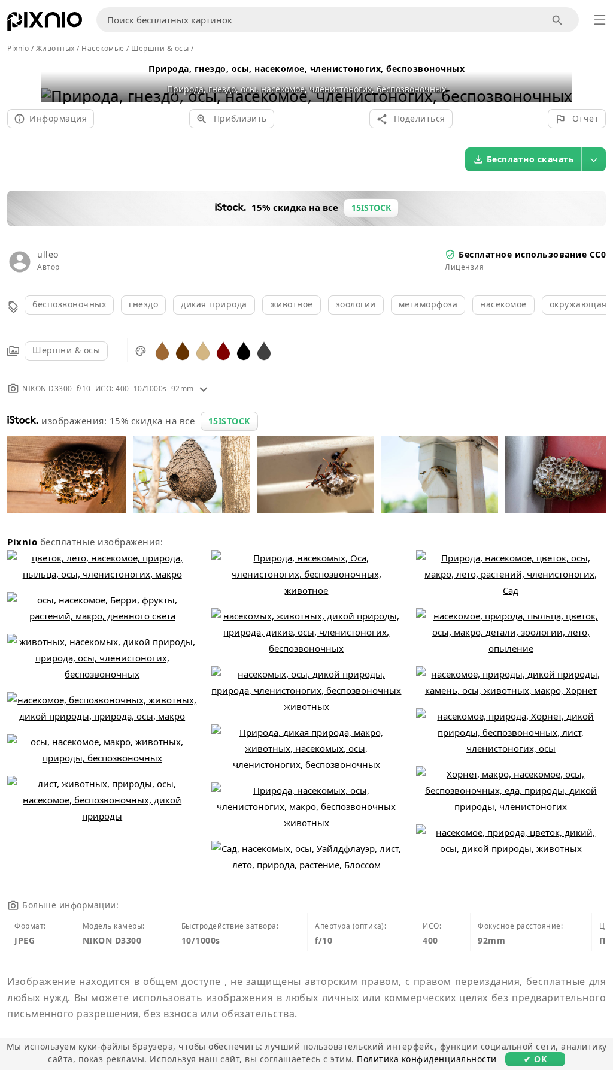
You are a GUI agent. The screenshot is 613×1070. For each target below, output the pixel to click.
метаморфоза (428, 304)
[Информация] (203, 388)
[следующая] (558, 80)
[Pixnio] (44, 24)
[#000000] (243, 350)
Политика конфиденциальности (427, 1059)
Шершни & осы (66, 350)
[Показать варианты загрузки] (594, 159)
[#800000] (223, 350)
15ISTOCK (229, 421)
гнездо (143, 304)
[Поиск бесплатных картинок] (557, 20)
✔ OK (535, 1059)
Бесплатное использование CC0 (532, 254)
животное (291, 304)
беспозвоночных (69, 304)
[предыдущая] (54, 80)
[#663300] (182, 350)
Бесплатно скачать (531, 159)
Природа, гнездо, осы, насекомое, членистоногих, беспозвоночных (306, 68)
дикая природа (214, 304)
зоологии (356, 304)
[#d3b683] (203, 350)
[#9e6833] (162, 350)
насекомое (503, 304)
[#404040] (264, 350)
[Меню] (599, 19)
